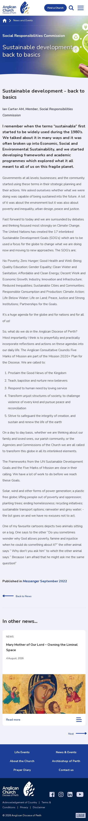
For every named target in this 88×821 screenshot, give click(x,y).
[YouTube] (80, 794)
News (10, 636)
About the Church (22, 761)
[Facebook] (52, 794)
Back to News (24, 596)
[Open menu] (81, 8)
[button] (71, 8)
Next (71, 733)
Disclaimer (39, 807)
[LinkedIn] (70, 794)
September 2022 (45, 581)
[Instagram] (61, 794)
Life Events (22, 752)
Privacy (24, 807)
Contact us (66, 770)
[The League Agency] (81, 815)
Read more (13, 720)
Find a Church (55, 7)
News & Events (66, 752)
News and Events (23, 20)
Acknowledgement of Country (19, 802)
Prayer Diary (22, 770)
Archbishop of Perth (66, 761)
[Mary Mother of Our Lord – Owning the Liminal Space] (44, 694)
